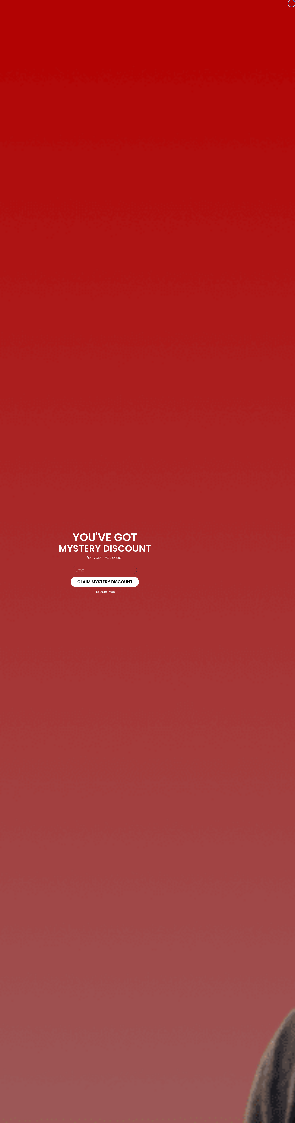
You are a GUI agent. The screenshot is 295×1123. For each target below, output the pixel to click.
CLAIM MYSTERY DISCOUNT (104, 582)
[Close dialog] (291, 3)
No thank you (105, 592)
